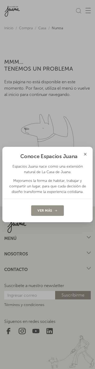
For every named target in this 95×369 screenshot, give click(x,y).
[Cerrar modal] (85, 154)
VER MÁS (44, 210)
